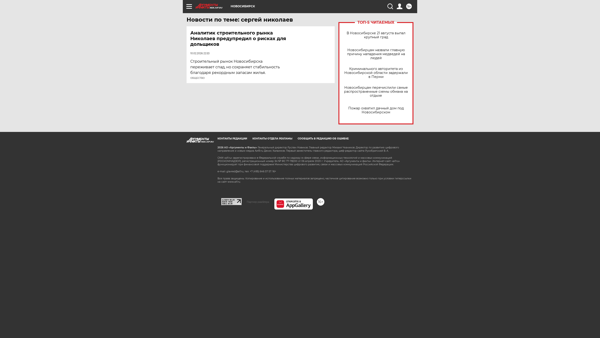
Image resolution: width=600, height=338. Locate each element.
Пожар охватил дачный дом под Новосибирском (376, 110)
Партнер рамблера (258, 201)
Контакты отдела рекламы (272, 138)
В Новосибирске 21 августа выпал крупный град (376, 35)
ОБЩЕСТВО (197, 78)
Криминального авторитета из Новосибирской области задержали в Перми (376, 73)
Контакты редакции (232, 138)
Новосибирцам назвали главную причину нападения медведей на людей (376, 54)
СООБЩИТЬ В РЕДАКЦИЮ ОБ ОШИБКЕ (323, 138)
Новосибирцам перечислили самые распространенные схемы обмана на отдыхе (376, 92)
